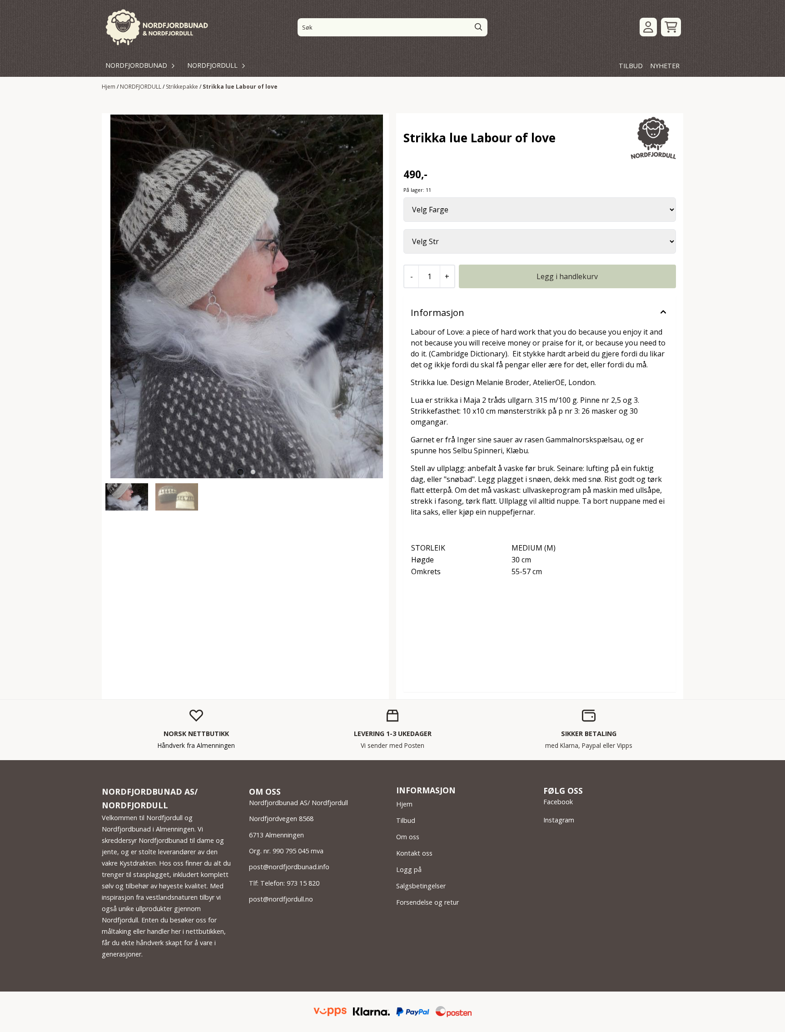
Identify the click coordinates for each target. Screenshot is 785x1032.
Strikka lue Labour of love (240, 86)
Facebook (558, 801)
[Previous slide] (118, 296)
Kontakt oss (414, 853)
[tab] (240, 472)
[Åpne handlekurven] (671, 27)
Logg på (409, 869)
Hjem (109, 86)
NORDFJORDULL (141, 86)
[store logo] (157, 27)
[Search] (478, 27)
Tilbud (405, 820)
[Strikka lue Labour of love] (246, 296)
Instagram (558, 820)
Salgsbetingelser (421, 886)
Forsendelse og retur (427, 902)
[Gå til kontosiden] (648, 27)
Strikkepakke (182, 86)
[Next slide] (374, 296)
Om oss (407, 836)
